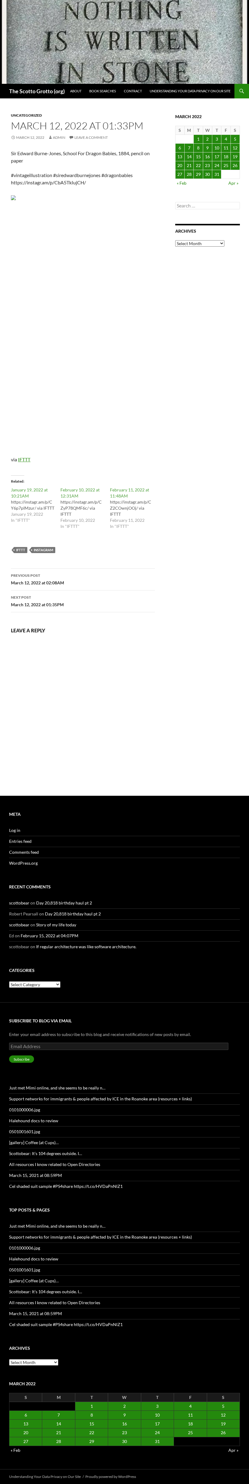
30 (207, 174)
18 (225, 156)
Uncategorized (26, 115)
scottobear (19, 902)
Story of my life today (56, 924)
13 (179, 156)
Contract (133, 91)
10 (216, 147)
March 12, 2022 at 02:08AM (37, 579)
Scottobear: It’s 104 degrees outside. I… (45, 1153)
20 (179, 165)
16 (207, 156)
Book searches (102, 91)
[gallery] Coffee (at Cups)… (34, 1142)
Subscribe (21, 1059)
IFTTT (24, 459)
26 (235, 165)
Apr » (233, 183)
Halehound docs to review (33, 1120)
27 (179, 174)
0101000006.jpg (24, 1109)
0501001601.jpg (24, 1131)
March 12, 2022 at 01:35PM (37, 601)
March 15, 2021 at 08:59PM (35, 1175)
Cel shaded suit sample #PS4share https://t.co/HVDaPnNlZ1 (66, 1186)
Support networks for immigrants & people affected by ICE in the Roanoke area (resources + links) (100, 1098)
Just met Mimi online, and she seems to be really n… (57, 1087)
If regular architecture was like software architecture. (86, 946)
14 (189, 156)
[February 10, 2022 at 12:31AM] (85, 508)
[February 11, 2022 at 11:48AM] (134, 508)
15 (198, 156)
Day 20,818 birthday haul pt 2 (64, 902)
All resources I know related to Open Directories (54, 1164)
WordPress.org (23, 863)
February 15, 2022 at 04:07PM (49, 935)
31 (216, 174)
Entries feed (20, 841)
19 (235, 156)
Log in (14, 830)
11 (225, 147)
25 (225, 165)
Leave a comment (91, 137)
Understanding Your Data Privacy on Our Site (190, 91)
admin (59, 137)
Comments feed (24, 852)
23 (207, 165)
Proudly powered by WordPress (110, 1476)
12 (235, 147)
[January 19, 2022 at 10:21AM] (35, 505)
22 (198, 165)
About (75, 91)
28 (189, 174)
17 (216, 156)
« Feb (181, 183)
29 (198, 174)
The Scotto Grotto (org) (37, 91)
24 (216, 165)
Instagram (43, 550)
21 (189, 165)
